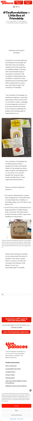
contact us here (16, 327)
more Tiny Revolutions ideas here (16, 332)
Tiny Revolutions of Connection (17, 22)
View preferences (16, 415)
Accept (16, 406)
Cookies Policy (13, 418)
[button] (30, 390)
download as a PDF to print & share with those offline (17, 319)
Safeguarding (10, 378)
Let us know (9, 284)
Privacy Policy (20, 418)
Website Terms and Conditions (16, 386)
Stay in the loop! (11, 366)
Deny (16, 410)
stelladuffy (23, 21)
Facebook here (10, 289)
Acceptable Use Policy (13, 369)
